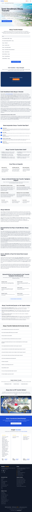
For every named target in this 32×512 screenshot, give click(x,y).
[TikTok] (4, 470)
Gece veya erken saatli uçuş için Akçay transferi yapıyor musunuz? (12, 355)
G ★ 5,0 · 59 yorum (24, 431)
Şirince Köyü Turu (3, 502)
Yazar (2, 488)
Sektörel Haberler (3, 503)
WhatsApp (19, 471)
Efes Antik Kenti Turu (4, 497)
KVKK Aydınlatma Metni (4, 481)
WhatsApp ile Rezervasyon (7, 21)
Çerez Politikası (3, 483)
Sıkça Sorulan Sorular (4, 486)
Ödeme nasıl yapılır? (5, 361)
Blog (1, 487)
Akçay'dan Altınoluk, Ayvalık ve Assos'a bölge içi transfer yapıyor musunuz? (14, 352)
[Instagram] (3, 470)
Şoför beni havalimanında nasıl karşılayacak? (9, 358)
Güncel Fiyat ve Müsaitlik (16, 61)
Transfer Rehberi (3, 493)
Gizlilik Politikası (3, 482)
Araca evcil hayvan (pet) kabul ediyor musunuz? (9, 370)
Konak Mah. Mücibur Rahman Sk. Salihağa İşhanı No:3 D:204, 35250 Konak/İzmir (24, 468)
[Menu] (30, 1)
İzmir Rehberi (3, 492)
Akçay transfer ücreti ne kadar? (7, 335)
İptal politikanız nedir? (5, 367)
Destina (4, 1)
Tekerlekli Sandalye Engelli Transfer (21, 486)
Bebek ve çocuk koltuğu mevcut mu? (7, 364)
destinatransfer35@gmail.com (21, 472)
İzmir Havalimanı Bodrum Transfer (21, 482)
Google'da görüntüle (6, 459)
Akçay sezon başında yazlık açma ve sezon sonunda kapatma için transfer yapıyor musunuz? (14, 342)
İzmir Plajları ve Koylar (4, 496)
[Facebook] (1, 470)
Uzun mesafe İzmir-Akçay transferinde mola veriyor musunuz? (11, 338)
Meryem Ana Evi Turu (4, 498)
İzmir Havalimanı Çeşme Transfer (21, 481)
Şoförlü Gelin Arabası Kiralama (20, 478)
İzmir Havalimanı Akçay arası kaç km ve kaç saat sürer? (10, 329)
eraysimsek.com (19, 510)
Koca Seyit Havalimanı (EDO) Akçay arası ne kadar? (10, 332)
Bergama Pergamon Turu (4, 501)
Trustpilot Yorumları (20, 473)
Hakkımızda (2, 478)
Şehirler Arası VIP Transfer (20, 483)
